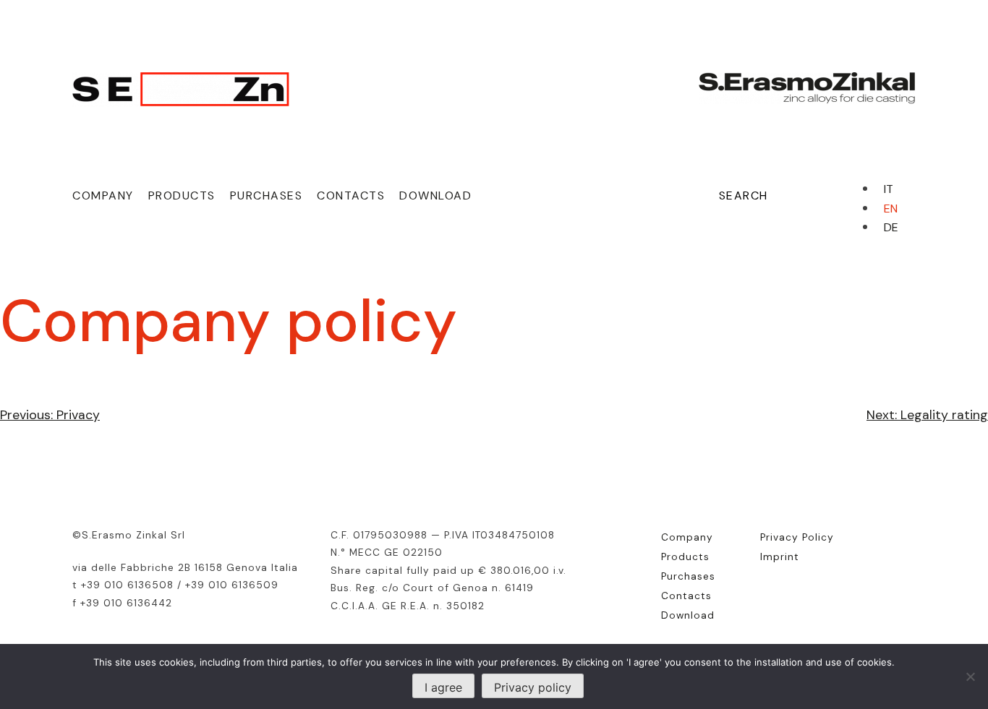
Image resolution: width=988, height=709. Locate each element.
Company (103, 195)
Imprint (779, 556)
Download (435, 195)
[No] (970, 676)
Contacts (351, 195)
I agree (443, 687)
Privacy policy (532, 687)
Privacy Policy (797, 536)
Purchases (266, 195)
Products (182, 195)
